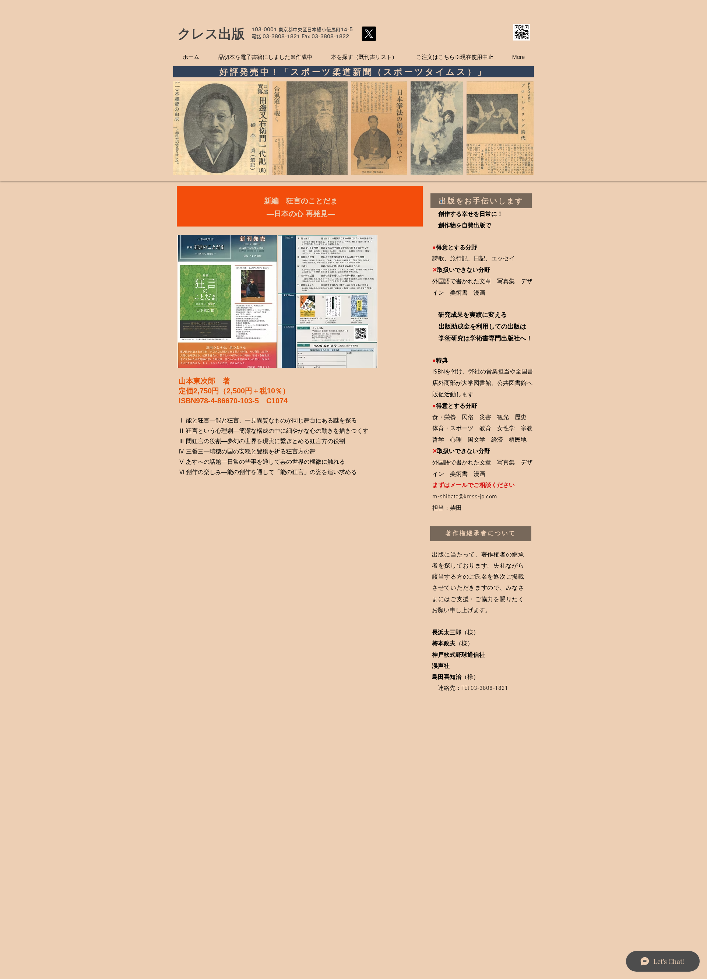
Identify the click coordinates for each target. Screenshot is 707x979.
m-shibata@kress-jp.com (464, 497)
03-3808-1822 (330, 36)
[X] (369, 34)
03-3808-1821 (281, 36)
